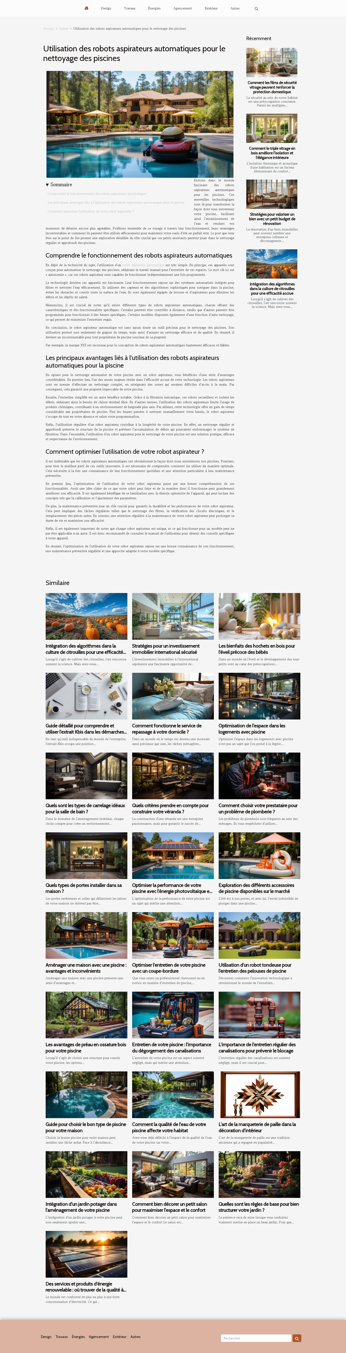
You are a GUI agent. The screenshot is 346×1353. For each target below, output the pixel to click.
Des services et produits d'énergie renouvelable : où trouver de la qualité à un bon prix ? (85, 1290)
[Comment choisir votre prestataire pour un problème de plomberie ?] (259, 775)
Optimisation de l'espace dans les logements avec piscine (252, 729)
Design (106, 8)
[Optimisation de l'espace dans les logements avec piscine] (259, 695)
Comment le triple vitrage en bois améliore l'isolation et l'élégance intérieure (272, 153)
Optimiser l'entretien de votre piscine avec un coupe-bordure (168, 968)
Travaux (129, 8)
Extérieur (211, 8)
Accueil (48, 28)
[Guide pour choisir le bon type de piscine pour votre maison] (86, 1094)
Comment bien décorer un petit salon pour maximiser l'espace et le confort (169, 1207)
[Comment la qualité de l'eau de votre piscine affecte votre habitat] (173, 1094)
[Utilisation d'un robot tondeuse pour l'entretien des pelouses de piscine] (259, 934)
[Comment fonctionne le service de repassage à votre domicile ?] (173, 695)
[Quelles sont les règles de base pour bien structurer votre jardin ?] (259, 1174)
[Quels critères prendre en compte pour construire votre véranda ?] (173, 775)
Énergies (154, 8)
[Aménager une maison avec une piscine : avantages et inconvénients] (86, 934)
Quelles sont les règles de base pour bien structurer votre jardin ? (259, 1207)
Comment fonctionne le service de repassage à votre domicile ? (167, 729)
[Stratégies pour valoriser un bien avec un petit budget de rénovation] (271, 194)
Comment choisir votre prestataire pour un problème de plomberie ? (258, 808)
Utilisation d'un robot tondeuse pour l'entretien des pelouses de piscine (255, 968)
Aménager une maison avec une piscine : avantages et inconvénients (86, 968)
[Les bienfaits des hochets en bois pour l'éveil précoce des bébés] (259, 615)
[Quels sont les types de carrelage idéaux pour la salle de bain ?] (86, 775)
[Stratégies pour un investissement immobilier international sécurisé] (173, 615)
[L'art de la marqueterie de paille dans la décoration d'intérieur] (259, 1094)
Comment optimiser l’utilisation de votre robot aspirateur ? (91, 211)
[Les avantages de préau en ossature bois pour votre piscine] (86, 1014)
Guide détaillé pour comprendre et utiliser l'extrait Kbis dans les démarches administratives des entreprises (85, 732)
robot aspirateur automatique (143, 265)
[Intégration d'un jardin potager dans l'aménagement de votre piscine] (86, 1174)
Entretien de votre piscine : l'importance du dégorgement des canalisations (171, 1047)
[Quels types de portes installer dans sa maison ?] (86, 855)
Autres (235, 8)
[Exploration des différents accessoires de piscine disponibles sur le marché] (259, 855)
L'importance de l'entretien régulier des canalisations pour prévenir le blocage (257, 1047)
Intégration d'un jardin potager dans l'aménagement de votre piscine (81, 1207)
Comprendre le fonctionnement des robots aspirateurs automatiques (97, 193)
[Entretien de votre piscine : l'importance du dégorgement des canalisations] (173, 1014)
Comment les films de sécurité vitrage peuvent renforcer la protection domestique (272, 87)
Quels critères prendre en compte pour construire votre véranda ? (170, 808)
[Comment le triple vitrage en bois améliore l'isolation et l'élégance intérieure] (271, 128)
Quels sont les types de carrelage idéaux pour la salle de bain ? (85, 808)
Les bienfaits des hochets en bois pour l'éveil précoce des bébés (257, 649)
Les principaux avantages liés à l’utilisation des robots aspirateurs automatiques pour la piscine (116, 202)
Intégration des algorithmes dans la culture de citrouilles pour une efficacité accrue (272, 289)
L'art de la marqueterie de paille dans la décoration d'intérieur (257, 1127)
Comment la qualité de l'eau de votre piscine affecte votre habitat (169, 1127)
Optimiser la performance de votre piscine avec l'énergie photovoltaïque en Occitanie (172, 891)
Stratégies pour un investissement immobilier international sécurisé (166, 649)
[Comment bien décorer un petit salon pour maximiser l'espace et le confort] (173, 1174)
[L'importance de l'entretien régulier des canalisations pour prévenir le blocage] (259, 1014)
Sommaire (61, 184)
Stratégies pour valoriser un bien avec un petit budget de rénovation (272, 219)
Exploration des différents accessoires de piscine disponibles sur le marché (256, 888)
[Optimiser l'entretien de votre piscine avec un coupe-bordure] (173, 934)
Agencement (182, 8)
